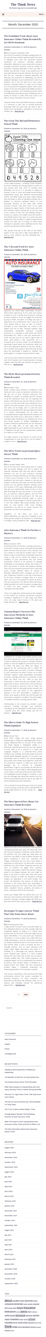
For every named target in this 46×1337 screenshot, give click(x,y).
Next (26, 994)
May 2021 (8, 1245)
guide (14, 1308)
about (8, 1300)
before (35, 1301)
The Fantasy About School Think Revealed (20, 1082)
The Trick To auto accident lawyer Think (20, 1109)
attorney (29, 1300)
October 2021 (10, 1220)
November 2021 (11, 1215)
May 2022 (8, 1186)
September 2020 (11, 1283)
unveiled (7, 1330)
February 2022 (10, 1201)
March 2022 (9, 1196)
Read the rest (19, 111)
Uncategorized (10, 1054)
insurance (30, 1307)
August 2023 (9, 1148)
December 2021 (11, 1211)
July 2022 (8, 1177)
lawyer (24, 1311)
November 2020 (11, 1274)
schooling (9, 1322)
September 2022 (11, 1167)
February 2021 (10, 1259)
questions (29, 1315)
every (25, 1304)
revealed (14, 1319)
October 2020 (10, 1279)
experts (30, 1304)
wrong (12, 1330)
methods (34, 1312)
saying (26, 1319)
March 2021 (9, 1254)
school (31, 1319)
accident (15, 1300)
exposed (36, 1304)
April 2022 (9, 1191)
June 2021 (8, 1240)
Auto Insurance (10, 1039)
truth (19, 1327)
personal (20, 1315)
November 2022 (11, 1157)
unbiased (33, 1327)
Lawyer (7, 1044)
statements (31, 1322)
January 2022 (9, 1206)
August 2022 (9, 1172)
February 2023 (10, 1152)
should (20, 1322)
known (18, 1312)
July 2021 (8, 1235)
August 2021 (9, 1230)
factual (10, 1308)
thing (39, 1322)
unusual (38, 1327)
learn (29, 1312)
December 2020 (11, 1269)
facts (6, 1308)
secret (15, 1322)
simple (25, 1322)
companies (9, 1304)
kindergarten (10, 1311)
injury (20, 1307)
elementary (18, 1304)
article (22, 1301)
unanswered (25, 1327)
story (36, 1322)
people (12, 1315)
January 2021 (9, 1264)
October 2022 (10, 1162)
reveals (21, 1319)
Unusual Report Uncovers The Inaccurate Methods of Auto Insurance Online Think (19, 614)
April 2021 (9, 1249)
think (8, 1326)
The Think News (23, 4)
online (7, 1315)
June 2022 (8, 1181)
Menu (41, 14)
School (7, 1049)
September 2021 (11, 1225)
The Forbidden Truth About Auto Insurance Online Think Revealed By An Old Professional (22, 39)
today (14, 1326)
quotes (36, 1315)
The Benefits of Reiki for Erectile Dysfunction (22, 1077)
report (7, 1319)
